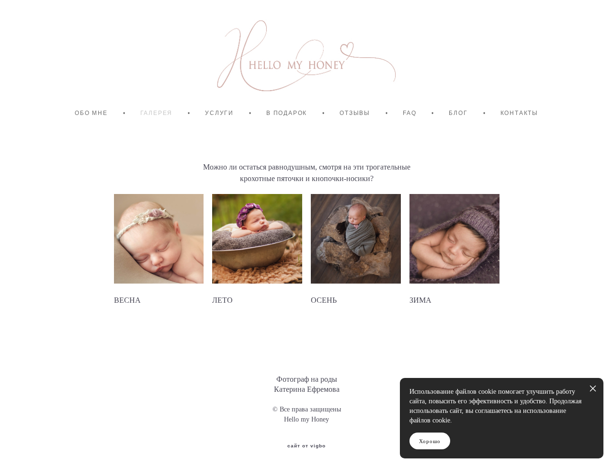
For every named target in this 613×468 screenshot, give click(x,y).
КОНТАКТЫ (519, 113)
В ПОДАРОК (286, 113)
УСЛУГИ (219, 113)
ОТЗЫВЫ (355, 113)
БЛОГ (458, 113)
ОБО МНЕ (91, 113)
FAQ (409, 113)
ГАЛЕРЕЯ (156, 113)
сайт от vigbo (306, 446)
